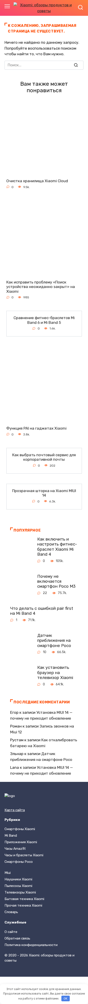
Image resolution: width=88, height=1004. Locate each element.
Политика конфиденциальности (31, 945)
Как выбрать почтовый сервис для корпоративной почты (44, 457)
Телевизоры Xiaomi (20, 892)
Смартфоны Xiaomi (20, 829)
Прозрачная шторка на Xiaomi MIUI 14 (44, 492)
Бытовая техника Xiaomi (24, 899)
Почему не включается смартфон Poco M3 (56, 581)
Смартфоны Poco (19, 862)
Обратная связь (17, 938)
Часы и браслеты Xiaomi (24, 855)
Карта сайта (15, 810)
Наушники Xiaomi (18, 879)
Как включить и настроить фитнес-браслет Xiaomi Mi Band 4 (57, 547)
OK (65, 998)
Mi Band (11, 836)
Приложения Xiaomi (21, 842)
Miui (8, 873)
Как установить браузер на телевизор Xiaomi (55, 672)
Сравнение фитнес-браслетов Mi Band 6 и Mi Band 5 (44, 320)
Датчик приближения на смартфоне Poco (54, 640)
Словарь (11, 912)
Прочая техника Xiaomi (23, 905)
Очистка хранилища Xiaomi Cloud (37, 181)
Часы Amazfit (15, 849)
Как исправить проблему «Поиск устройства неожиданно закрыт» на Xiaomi (40, 286)
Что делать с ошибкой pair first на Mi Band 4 (41, 611)
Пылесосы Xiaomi (18, 886)
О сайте (11, 932)
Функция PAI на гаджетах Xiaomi (36, 428)
